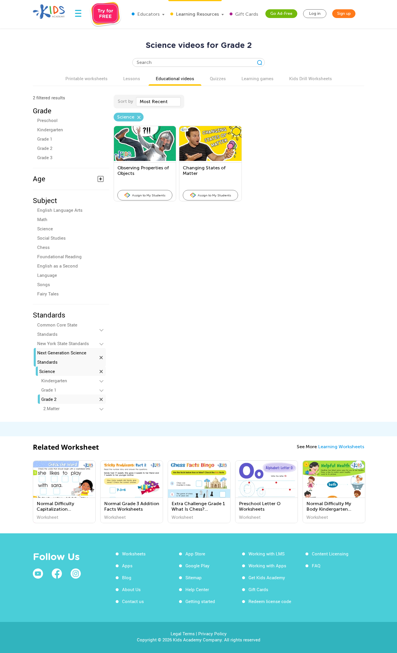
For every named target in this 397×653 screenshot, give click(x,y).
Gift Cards (246, 14)
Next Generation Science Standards (61, 357)
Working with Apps (267, 565)
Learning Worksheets (341, 446)
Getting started (200, 601)
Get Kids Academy (266, 577)
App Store (195, 554)
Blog (126, 577)
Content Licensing (330, 554)
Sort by (125, 101)
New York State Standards (63, 343)
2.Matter (51, 408)
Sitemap (193, 577)
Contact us (133, 601)
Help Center (197, 589)
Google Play (197, 565)
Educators (148, 14)
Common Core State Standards (57, 329)
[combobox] (158, 101)
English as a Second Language (57, 270)
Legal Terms (183, 633)
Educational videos (175, 78)
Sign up (344, 13)
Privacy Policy (212, 633)
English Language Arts (60, 210)
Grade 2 (44, 148)
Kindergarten (50, 129)
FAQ (316, 565)
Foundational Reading (59, 256)
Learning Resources (197, 14)
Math (42, 219)
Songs (43, 284)
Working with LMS (266, 554)
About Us (131, 589)
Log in (315, 13)
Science (45, 229)
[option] (64, 491)
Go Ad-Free (281, 13)
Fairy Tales (48, 294)
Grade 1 (44, 139)
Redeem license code (269, 601)
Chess (43, 247)
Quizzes (218, 78)
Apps (127, 565)
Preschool (47, 120)
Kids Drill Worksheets (310, 78)
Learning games (257, 78)
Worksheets (134, 554)
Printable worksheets (86, 78)
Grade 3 (44, 157)
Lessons (131, 78)
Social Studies (51, 238)
